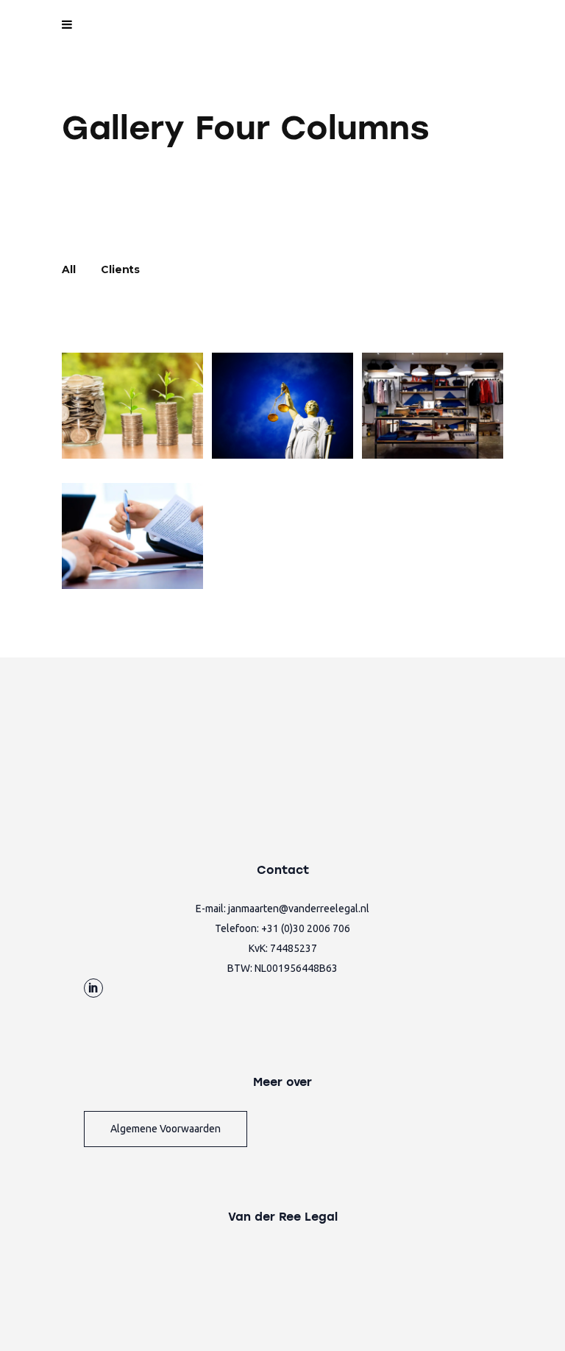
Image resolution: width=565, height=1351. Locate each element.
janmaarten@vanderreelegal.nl (298, 908)
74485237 (293, 948)
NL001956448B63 (296, 968)
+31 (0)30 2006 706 (305, 928)
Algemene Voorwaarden (165, 1129)
